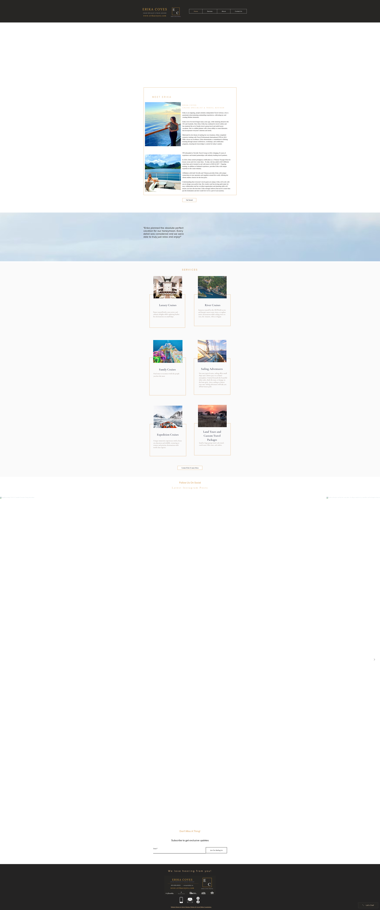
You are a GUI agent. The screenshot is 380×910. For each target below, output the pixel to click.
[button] (190, 871)
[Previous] (11, 50)
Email (155, 848)
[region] (167, 304)
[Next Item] (374, 659)
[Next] (369, 50)
